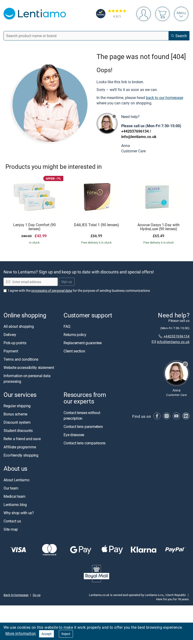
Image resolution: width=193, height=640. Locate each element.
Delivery (10, 334)
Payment (11, 351)
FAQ (67, 326)
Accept (46, 634)
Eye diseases (74, 434)
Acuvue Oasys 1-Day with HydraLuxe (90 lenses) (158, 227)
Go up (36, 595)
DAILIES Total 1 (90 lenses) (96, 225)
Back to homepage (16, 595)
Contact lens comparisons (84, 442)
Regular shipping (17, 405)
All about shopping (19, 326)
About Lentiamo (16, 479)
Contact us (12, 520)
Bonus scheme (15, 414)
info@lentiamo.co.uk (139, 136)
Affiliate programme (20, 447)
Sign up (66, 281)
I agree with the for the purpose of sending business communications (79, 290)
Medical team (14, 496)
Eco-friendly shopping (21, 455)
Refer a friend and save (22, 438)
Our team (11, 487)
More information (20, 633)
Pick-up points (15, 342)
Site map (11, 529)
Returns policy (75, 334)
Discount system (17, 422)
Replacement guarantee (83, 342)
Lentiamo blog (15, 504)
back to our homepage (164, 97)
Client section (74, 351)
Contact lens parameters (83, 426)
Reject (65, 634)
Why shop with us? (19, 512)
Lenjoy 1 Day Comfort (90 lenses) (34, 227)
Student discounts (18, 430)
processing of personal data (51, 290)
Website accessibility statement (29, 367)
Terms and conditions (21, 359)
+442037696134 (135, 131)
